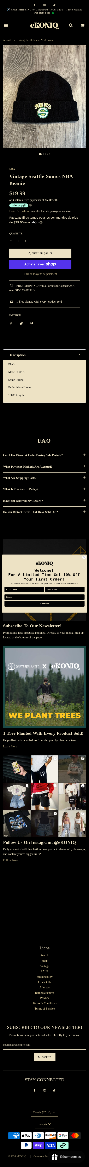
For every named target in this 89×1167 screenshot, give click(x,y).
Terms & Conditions (45, 1003)
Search (44, 955)
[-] (10, 241)
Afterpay (44, 987)
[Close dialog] (84, 557)
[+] (25, 241)
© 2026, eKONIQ (17, 1156)
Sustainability (45, 976)
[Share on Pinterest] (31, 323)
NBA (12, 169)
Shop (45, 960)
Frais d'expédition (19, 211)
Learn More (10, 746)
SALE (44, 971)
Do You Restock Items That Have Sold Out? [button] (30, 512)
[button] (40, 154)
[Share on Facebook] (11, 323)
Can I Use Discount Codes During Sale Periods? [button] (33, 455)
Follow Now (10, 860)
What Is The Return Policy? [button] (20, 489)
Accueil (7, 40)
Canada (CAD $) (42, 1112)
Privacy (44, 997)
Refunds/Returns (44, 992)
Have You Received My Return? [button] (23, 500)
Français (42, 1124)
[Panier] (82, 25)
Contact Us (44, 982)
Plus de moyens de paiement (40, 273)
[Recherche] (71, 25)
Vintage (44, 966)
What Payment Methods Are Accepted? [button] (27, 466)
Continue (44, 603)
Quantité (16, 233)
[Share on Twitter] (21, 323)
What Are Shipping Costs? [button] (19, 478)
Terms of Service (45, 1008)
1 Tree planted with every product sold (39, 301)
